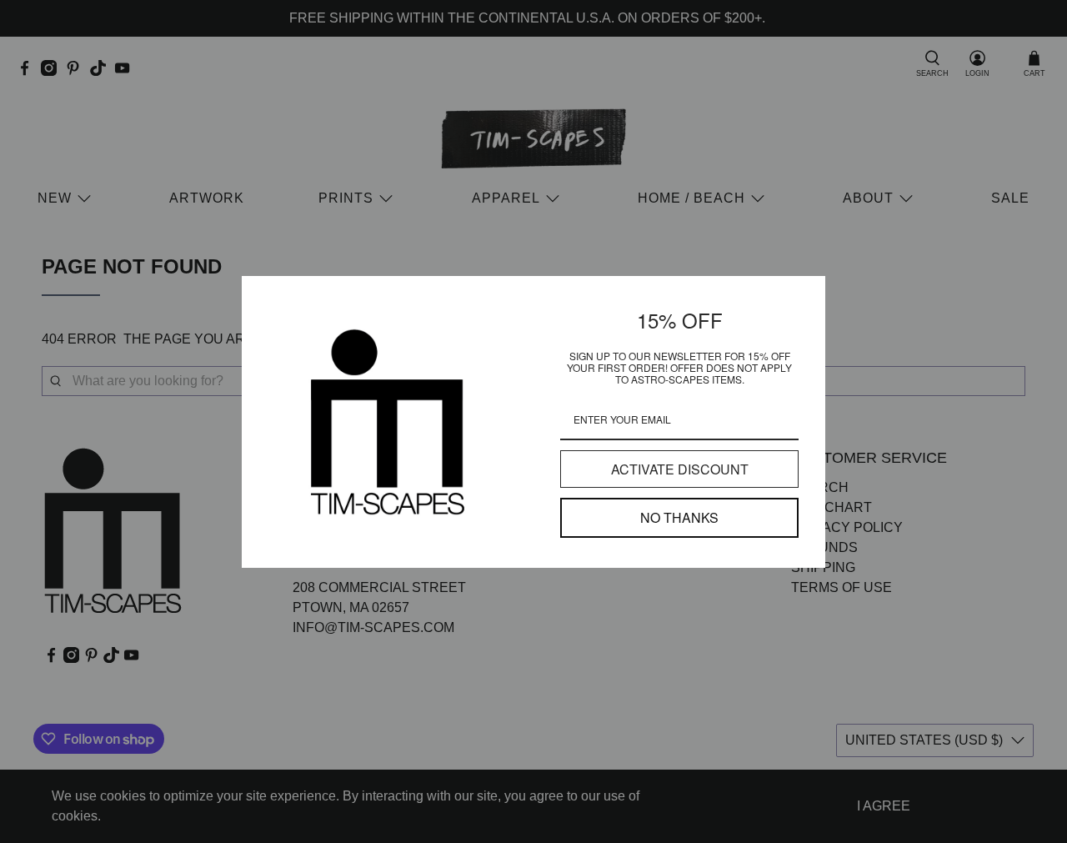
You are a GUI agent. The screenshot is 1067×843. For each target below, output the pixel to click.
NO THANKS (679, 517)
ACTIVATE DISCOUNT (680, 469)
